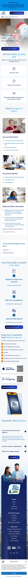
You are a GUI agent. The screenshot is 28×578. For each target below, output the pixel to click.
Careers (14, 520)
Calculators (14, 506)
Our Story (14, 515)
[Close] (26, 5)
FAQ (14, 504)
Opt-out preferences (10, 576)
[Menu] (26, 13)
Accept (14, 573)
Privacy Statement (17, 576)
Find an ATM (14, 508)
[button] (26, 561)
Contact (14, 501)
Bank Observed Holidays (14, 522)
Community (14, 517)
